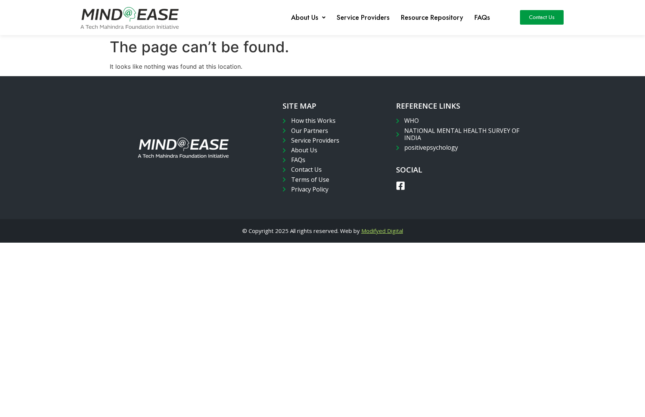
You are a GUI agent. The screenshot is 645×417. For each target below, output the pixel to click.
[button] (542, 17)
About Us (304, 17)
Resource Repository (432, 17)
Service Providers (363, 17)
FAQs (482, 17)
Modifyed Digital (382, 230)
